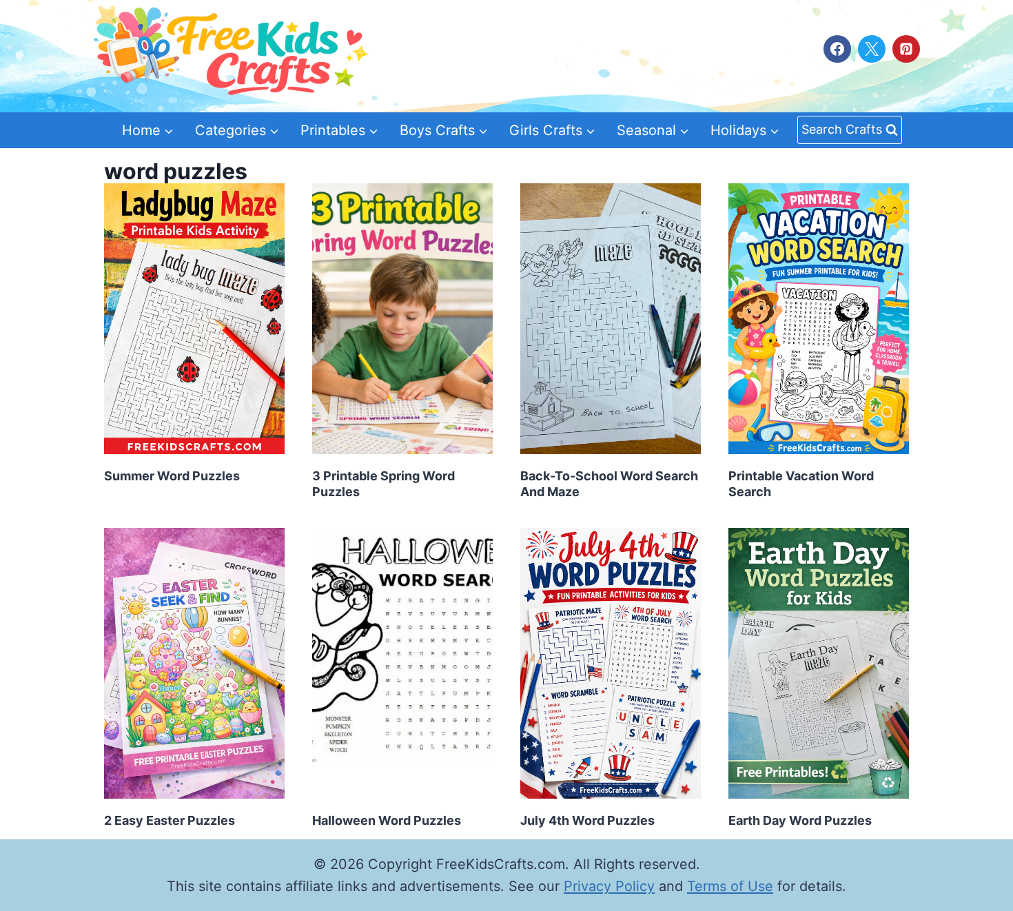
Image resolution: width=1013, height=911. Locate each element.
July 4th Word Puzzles (587, 820)
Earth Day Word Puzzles (800, 820)
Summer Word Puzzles (172, 476)
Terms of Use (730, 886)
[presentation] (194, 318)
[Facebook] (837, 49)
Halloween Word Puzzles (386, 820)
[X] (872, 49)
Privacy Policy (609, 886)
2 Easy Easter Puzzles (169, 820)
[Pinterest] (906, 49)
